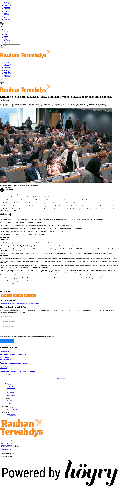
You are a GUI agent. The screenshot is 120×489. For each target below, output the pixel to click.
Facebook (8, 295)
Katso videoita (11, 395)
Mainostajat (10, 401)
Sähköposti (31, 295)
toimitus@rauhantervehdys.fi (9, 445)
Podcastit (6, 14)
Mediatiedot (7, 18)
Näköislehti (7, 11)
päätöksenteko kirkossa (32, 303)
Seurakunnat (7, 7)
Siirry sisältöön (4, 31)
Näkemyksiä (7, 3)
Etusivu (9, 384)
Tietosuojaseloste (11, 414)
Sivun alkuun (60, 378)
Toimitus (9, 400)
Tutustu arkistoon (12, 409)
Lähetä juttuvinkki (6, 449)
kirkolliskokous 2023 (15, 303)
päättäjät (23, 303)
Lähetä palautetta (7, 341)
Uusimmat (10, 386)
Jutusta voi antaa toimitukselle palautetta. (11, 284)
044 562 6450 (8, 443)
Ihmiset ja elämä (8, 2)
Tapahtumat (7, 8)
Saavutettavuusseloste (13, 415)
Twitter (19, 295)
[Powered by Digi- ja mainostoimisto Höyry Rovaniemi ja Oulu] (60, 488)
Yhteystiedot (7, 19)
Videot (5, 16)
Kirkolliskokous (4, 303)
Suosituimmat (11, 388)
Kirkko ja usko (8, 5)
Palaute (6, 13)
